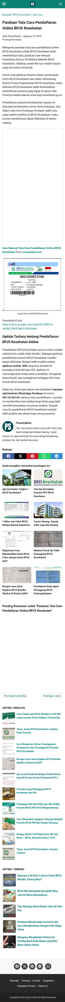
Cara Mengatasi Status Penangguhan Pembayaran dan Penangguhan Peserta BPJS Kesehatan (37, 748)
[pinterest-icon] (32, 966)
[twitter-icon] (24, 966)
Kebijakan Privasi (26, 986)
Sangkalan (48, 980)
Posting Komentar (11, 39)
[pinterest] (32, 456)
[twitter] (20, 456)
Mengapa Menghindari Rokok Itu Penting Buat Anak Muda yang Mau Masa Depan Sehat (37, 941)
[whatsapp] (44, 456)
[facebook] (8, 456)
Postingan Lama (51, 696)
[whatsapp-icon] (48, 966)
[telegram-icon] (40, 966)
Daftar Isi (43, 986)
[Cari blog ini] (61, 4)
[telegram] (57, 456)
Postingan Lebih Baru (15, 696)
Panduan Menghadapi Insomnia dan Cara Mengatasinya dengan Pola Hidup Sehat (39, 925)
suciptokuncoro (32, 252)
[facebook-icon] (17, 966)
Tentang (25, 980)
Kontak (36, 980)
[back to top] (59, 995)
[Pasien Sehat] (32, 4)
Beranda (14, 980)
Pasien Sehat (31, 997)
